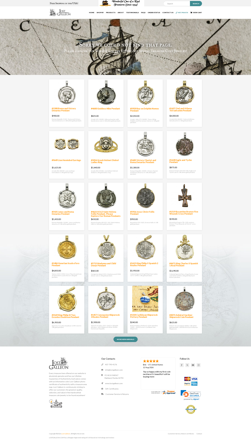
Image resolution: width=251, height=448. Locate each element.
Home (91, 12)
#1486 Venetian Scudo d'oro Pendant (65, 264)
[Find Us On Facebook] (182, 365)
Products (110, 12)
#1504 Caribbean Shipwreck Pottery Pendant (144, 316)
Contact (199, 434)
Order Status (154, 12)
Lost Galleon (65, 434)
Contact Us (167, 12)
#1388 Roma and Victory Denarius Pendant (64, 109)
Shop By (100, 12)
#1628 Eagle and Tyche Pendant (180, 161)
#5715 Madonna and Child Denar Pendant (103, 264)
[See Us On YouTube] (193, 365)
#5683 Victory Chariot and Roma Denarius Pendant (143, 161)
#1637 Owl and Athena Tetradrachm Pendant (180, 109)
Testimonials (132, 12)
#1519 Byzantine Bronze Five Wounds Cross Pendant (183, 212)
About (121, 12)
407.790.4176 (182, 12)
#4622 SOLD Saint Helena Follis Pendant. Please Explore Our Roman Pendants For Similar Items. (106, 215)
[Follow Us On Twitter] (187, 365)
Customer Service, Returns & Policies (181, 434)
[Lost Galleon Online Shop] (60, 12)
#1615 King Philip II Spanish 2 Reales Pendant (144, 264)
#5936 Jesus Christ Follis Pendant (142, 213)
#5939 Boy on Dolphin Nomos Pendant (144, 109)
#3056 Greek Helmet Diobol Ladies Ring (105, 161)
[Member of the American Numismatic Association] (55, 403)
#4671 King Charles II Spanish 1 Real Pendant (183, 264)
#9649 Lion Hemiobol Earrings (66, 160)
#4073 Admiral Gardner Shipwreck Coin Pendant (181, 316)
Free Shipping (64, 3)
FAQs (143, 12)
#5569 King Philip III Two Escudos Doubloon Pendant (65, 316)
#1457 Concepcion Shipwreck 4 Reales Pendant (105, 316)
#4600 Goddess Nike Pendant (105, 108)
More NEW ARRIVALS (125, 339)
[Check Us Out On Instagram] (199, 365)
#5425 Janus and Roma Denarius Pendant (63, 213)
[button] (190, 395)
